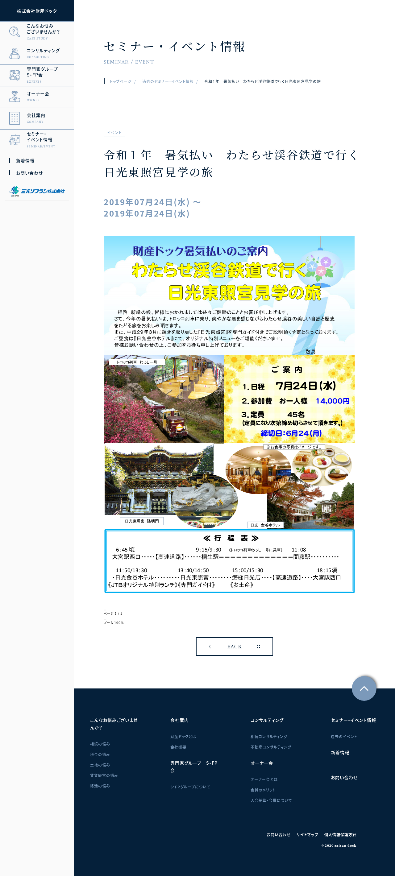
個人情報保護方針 (340, 834)
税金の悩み (100, 754)
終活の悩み (100, 785)
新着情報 (25, 160)
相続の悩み (100, 743)
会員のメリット (263, 789)
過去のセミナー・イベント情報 (168, 81)
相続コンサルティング (269, 736)
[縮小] (104, 619)
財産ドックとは (183, 736)
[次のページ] (105, 610)
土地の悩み (100, 764)
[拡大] (105, 619)
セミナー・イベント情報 (353, 720)
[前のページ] (104, 610)
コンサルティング (267, 720)
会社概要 (178, 747)
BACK (234, 646)
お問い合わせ (29, 173)
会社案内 (179, 720)
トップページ (121, 81)
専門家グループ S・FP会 (194, 766)
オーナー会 (262, 763)
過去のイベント (344, 736)
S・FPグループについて (190, 786)
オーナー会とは (264, 779)
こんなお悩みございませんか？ (114, 723)
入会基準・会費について (271, 800)
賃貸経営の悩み (104, 775)
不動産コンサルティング (271, 747)
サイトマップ (307, 834)
